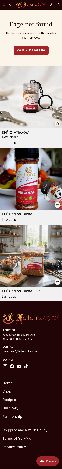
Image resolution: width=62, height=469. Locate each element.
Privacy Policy (14, 446)
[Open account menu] (51, 4)
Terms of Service (17, 438)
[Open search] (10, 4)
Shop (7, 391)
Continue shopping (31, 50)
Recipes (9, 399)
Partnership (12, 416)
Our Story (10, 408)
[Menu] (3, 4)
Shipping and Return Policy (25, 430)
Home (7, 382)
